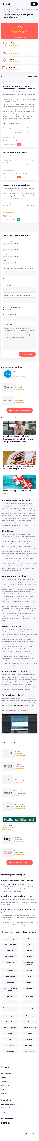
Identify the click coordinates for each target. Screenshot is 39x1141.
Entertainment (29, 1051)
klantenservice (17, 705)
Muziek (10, 1033)
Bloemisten (9, 1022)
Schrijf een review (32, 76)
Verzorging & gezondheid (30, 9)
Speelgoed (29, 996)
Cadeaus (10, 996)
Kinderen (10, 970)
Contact (4, 1081)
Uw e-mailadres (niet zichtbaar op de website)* (18, 268)
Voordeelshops (29, 1008)
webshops (29, 899)
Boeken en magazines (10, 944)
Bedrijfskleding (10, 1045)
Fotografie (29, 976)
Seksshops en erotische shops (10, 989)
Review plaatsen (27, 354)
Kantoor (9, 1002)
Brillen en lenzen (10, 1051)
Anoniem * (6, 279)
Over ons (4, 1077)
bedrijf (14, 541)
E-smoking (29, 1016)
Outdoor (29, 970)
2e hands (10, 1039)
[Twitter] (5, 1123)
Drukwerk (10, 950)
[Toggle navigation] (34, 4)
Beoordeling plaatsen (8, 1104)
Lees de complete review (11, 123)
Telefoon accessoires (29, 1027)
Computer (29, 988)
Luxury (10, 1016)
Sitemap (4, 1093)
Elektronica (29, 939)
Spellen (29, 1039)
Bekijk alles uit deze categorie (19, 410)
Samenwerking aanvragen (10, 1108)
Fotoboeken (29, 1022)
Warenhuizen (29, 1045)
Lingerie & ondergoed (10, 1027)
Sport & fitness (9, 962)
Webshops (17, 9)
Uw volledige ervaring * (10, 324)
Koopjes (29, 1033)
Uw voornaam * (8, 285)
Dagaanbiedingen (10, 939)
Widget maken (6, 1112)
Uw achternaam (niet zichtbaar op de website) (17, 295)
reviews (29, 922)
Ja (5, 281)
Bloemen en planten (29, 1002)
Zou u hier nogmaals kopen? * (12, 307)
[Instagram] (9, 1123)
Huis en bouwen (10, 976)
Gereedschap (9, 982)
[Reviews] (6, 4)
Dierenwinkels (9, 956)
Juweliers (29, 950)
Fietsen (29, 956)
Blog (2, 1089)
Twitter (14, 687)
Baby (29, 944)
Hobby (29, 982)
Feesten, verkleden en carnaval (9, 1009)
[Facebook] (2, 1123)
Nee (11, 281)
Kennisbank (5, 1085)
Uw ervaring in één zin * (10, 314)
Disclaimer (21, 1134)
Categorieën (7, 9)
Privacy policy (31, 1134)
